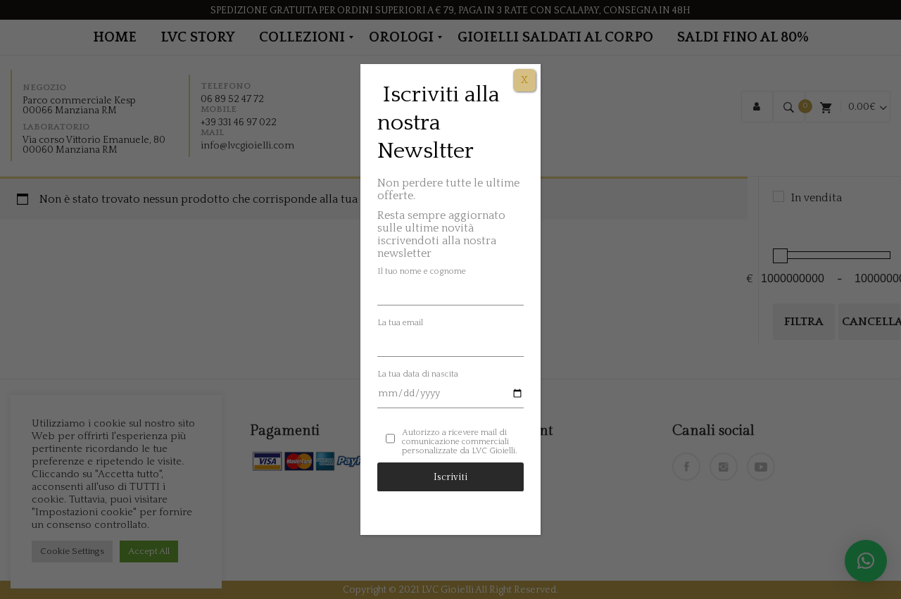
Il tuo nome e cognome (421, 271)
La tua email (400, 322)
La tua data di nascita (417, 374)
